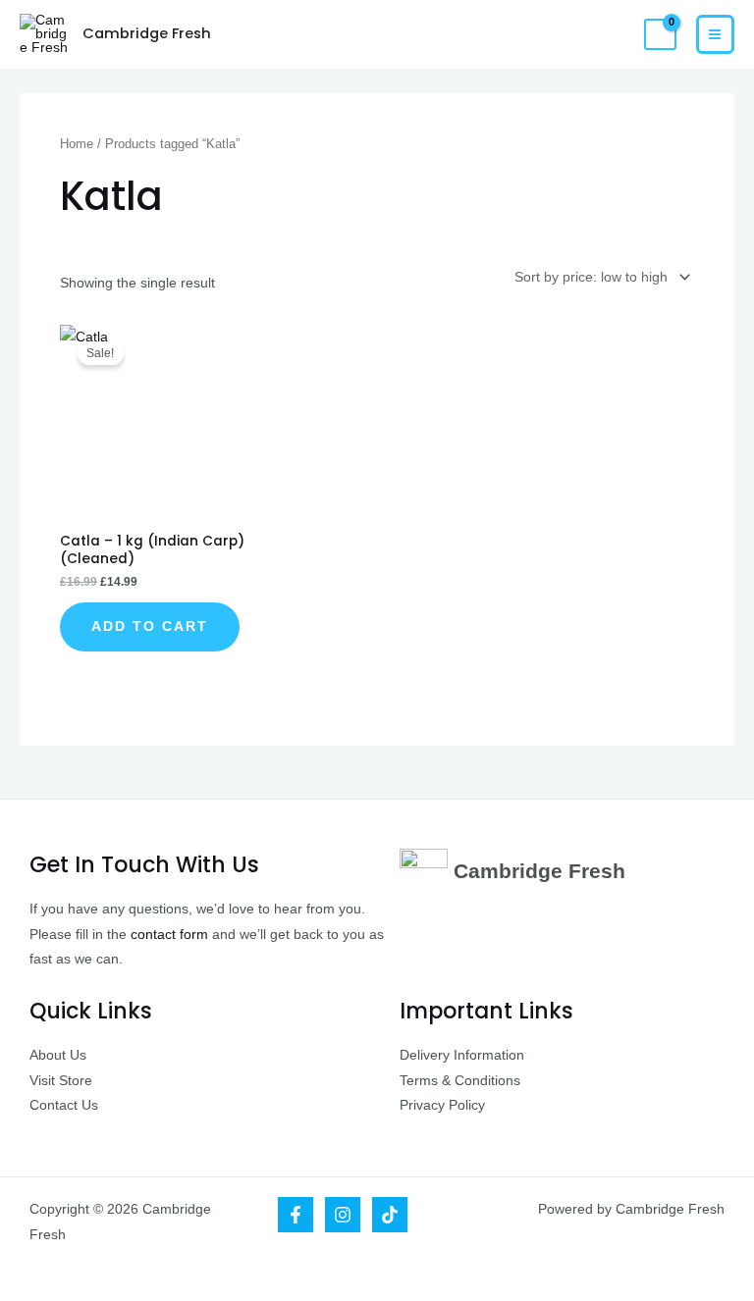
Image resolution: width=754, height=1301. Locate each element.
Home (76, 144)
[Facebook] (295, 1214)
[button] (617, 35)
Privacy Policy (442, 1105)
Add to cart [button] (149, 626)
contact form (169, 934)
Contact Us (63, 1105)
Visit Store (60, 1080)
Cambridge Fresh (146, 33)
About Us (57, 1055)
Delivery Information (462, 1055)
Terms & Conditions (460, 1080)
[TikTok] (389, 1214)
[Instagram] (342, 1214)
